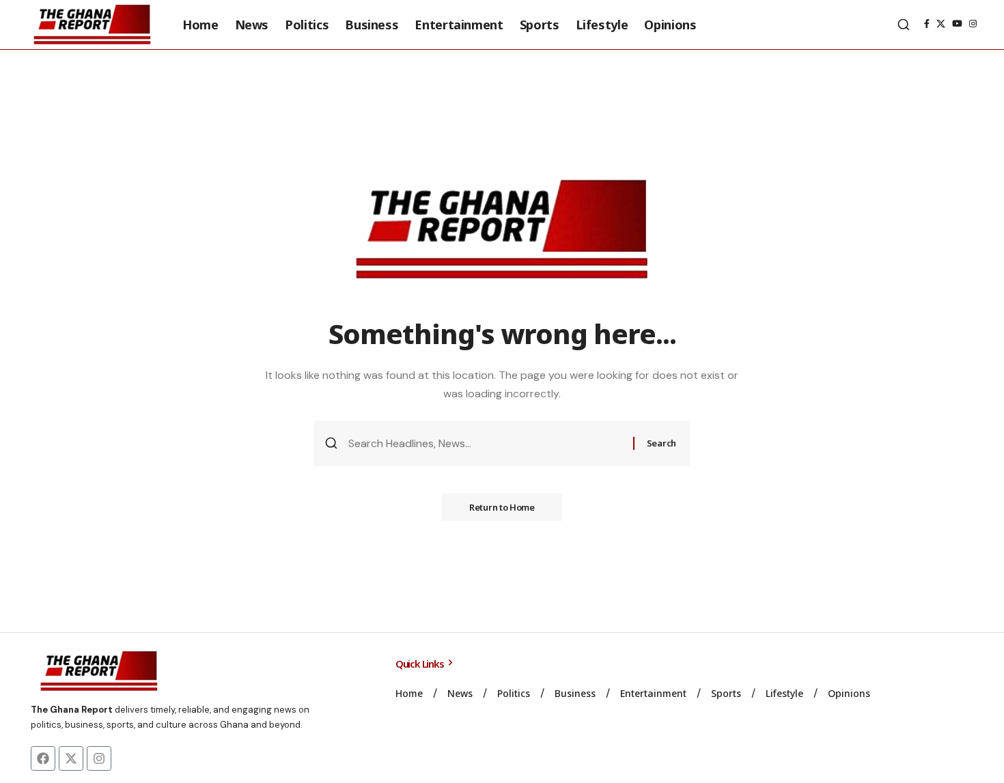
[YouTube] (957, 23)
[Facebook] (927, 23)
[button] (903, 24)
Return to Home (502, 507)
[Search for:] (485, 443)
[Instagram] (973, 23)
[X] (941, 23)
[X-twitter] (71, 758)
